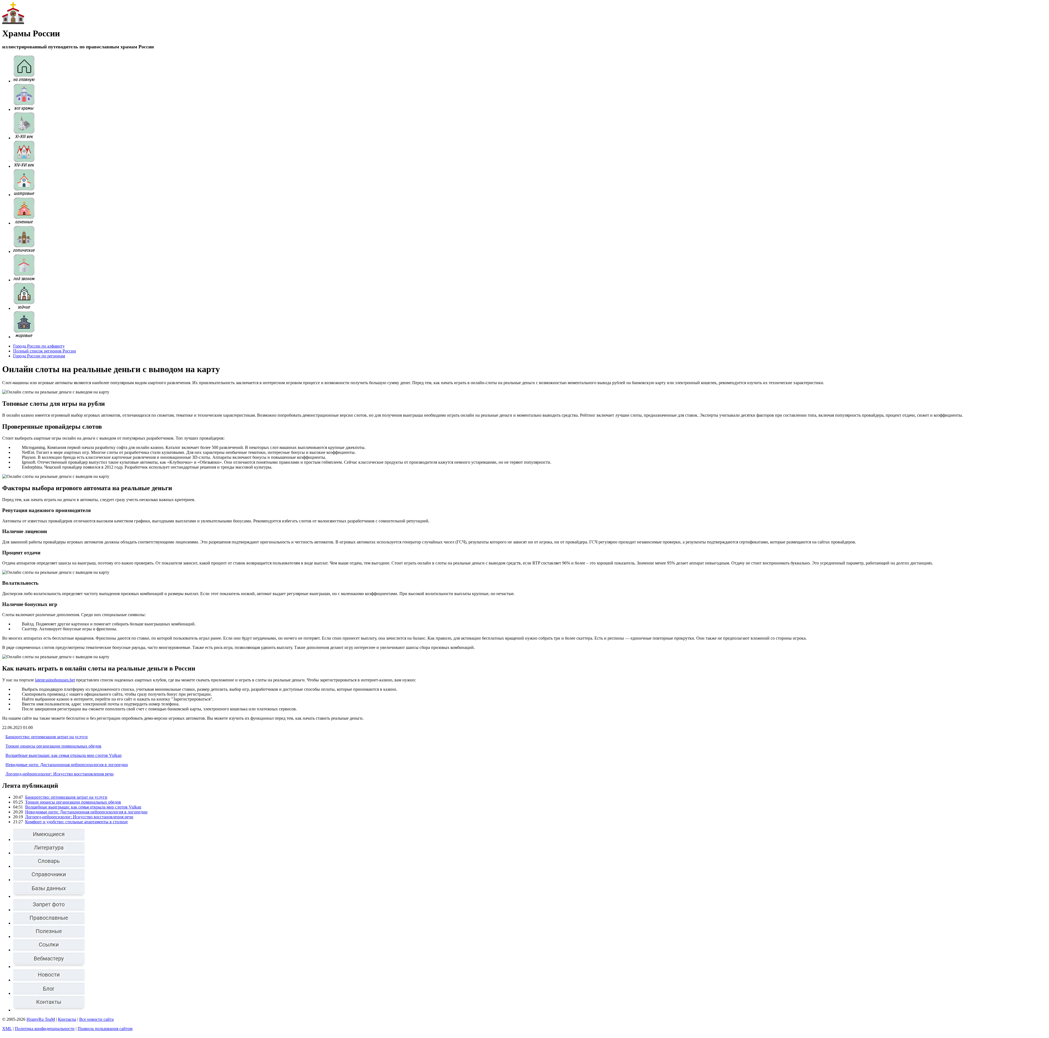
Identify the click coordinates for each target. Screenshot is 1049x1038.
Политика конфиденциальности (45, 1028)
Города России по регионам (39, 356)
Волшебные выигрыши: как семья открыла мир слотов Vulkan (63, 755)
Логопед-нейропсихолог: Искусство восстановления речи (59, 774)
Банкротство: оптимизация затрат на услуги (46, 736)
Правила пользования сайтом (105, 1028)
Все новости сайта (96, 1019)
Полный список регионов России (44, 351)
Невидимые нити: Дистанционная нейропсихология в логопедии (66, 764)
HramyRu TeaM (40, 1019)
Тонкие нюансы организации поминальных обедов (53, 746)
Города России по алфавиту (39, 346)
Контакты (67, 1019)
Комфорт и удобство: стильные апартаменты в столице (76, 821)
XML (7, 1028)
